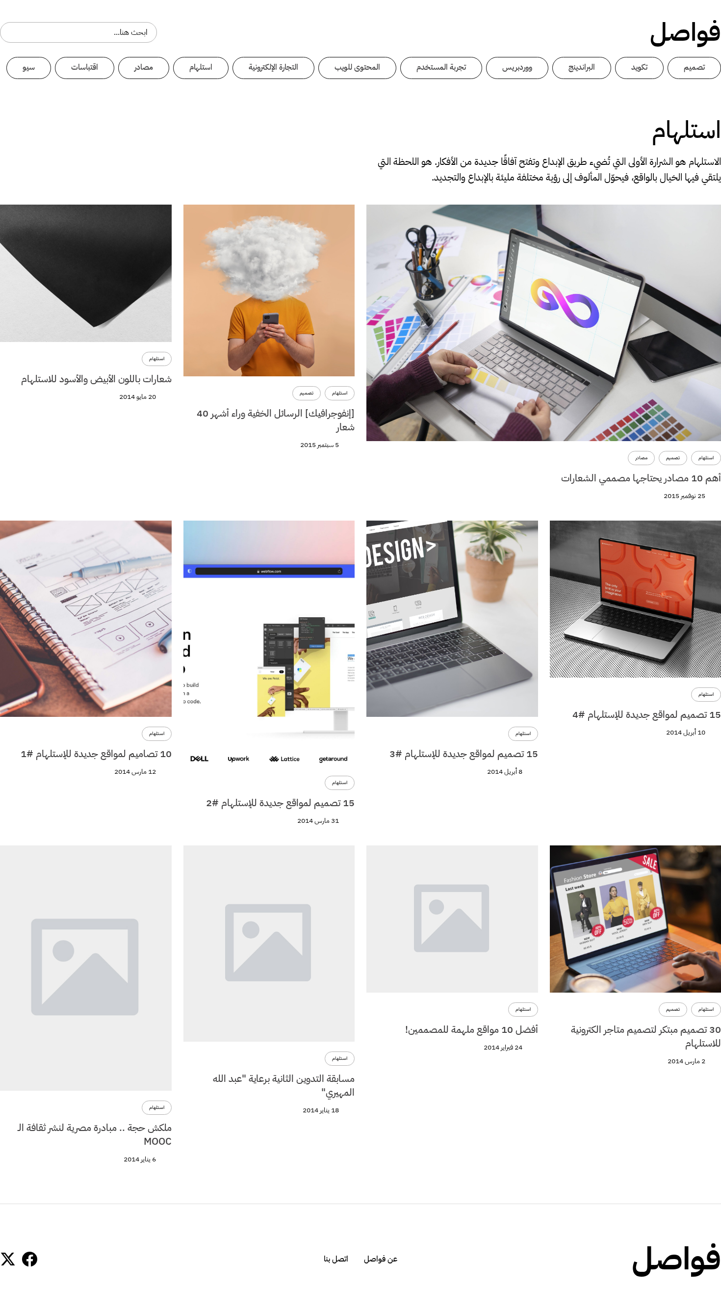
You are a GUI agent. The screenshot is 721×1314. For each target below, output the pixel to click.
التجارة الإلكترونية (273, 67)
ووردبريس (517, 67)
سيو (29, 67)
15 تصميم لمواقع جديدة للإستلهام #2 (280, 802)
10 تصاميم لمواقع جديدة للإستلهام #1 (96, 753)
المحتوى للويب (357, 67)
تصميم (694, 67)
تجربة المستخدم (441, 67)
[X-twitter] (8, 1259)
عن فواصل (380, 1259)
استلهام (200, 67)
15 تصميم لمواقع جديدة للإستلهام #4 (646, 714)
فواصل (685, 32)
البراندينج (581, 67)
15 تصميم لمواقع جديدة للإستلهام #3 (463, 753)
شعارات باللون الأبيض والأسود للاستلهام (96, 378)
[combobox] (78, 32)
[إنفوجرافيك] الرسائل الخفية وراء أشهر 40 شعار (276, 420)
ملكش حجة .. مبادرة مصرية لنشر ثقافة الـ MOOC (95, 1134)
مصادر (143, 67)
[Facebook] (29, 1259)
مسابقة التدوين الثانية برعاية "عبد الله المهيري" (284, 1085)
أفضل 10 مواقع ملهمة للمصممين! (471, 1029)
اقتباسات (84, 67)
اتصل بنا (336, 1259)
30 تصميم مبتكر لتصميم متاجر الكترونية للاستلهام (646, 1036)
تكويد (639, 67)
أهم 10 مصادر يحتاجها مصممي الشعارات (641, 478)
